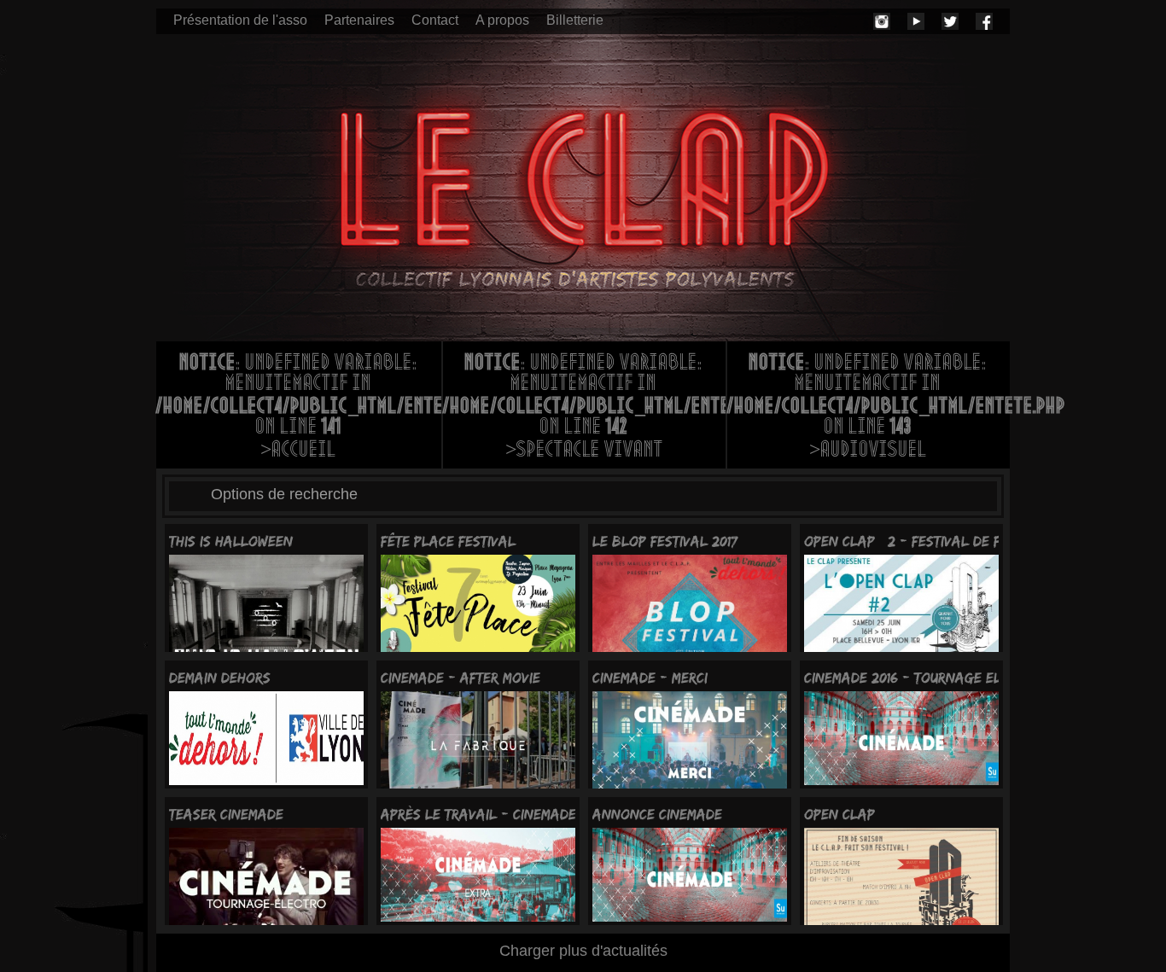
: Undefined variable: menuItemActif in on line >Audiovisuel (868, 408)
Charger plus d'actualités (583, 950)
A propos (502, 20)
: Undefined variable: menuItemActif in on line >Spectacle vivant (584, 408)
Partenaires (359, 20)
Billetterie (574, 20)
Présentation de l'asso (240, 20)
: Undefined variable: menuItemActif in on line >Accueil (298, 408)
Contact (434, 20)
